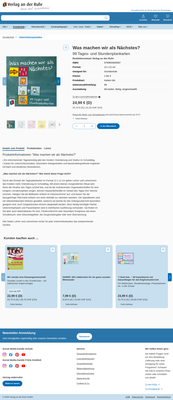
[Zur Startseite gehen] (43, 6)
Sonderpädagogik (59, 27)
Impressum (150, 397)
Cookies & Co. (83, 383)
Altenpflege (114, 27)
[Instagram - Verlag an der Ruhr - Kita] (4, 365)
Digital (100, 27)
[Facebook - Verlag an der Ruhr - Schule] (11, 354)
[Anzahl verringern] (76, 126)
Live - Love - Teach (82, 27)
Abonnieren (84, 336)
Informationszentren (85, 373)
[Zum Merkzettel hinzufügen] (66, 47)
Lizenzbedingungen (85, 359)
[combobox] (52, 18)
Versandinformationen (86, 354)
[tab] (13, 148)
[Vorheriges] (4, 81)
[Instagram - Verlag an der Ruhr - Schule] (4, 354)
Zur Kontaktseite (152, 389)
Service (81, 349)
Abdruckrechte (83, 378)
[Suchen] (106, 18)
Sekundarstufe (37, 27)
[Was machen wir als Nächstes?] (31, 81)
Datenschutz (137, 397)
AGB (128, 397)
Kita (4, 27)
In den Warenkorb (108, 126)
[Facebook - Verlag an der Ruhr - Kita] (11, 365)
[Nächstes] (58, 81)
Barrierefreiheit (163, 397)
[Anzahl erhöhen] (92, 126)
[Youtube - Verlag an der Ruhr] (23, 354)
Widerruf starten (12, 383)
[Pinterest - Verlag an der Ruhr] (17, 354)
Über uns (142, 27)
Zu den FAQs (151, 385)
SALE (128, 27)
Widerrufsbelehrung (85, 369)
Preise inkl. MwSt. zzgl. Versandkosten (89, 115)
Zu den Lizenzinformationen (85, 97)
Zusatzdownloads (85, 364)
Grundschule (19, 27)
